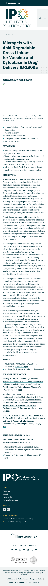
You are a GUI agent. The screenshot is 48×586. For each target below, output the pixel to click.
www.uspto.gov (21, 366)
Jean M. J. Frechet (19, 179)
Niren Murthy (36, 179)
